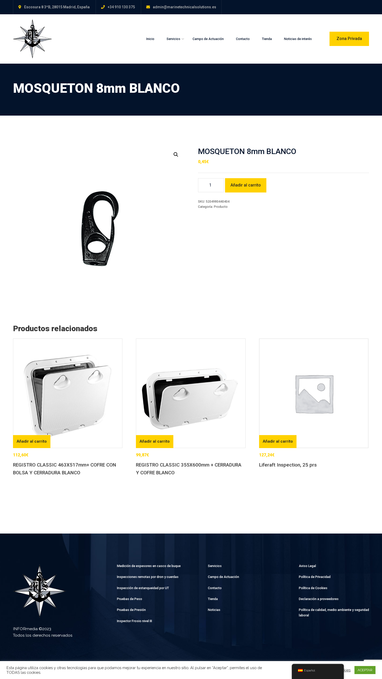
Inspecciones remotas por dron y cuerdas (148, 577)
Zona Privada (349, 38)
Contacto (243, 39)
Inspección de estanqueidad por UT (143, 588)
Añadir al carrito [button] (32, 441)
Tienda (267, 39)
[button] (176, 154)
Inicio (150, 39)
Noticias (214, 610)
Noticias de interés (298, 39)
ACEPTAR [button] (365, 670)
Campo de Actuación (208, 39)
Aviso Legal (307, 566)
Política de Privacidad (315, 577)
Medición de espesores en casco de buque (149, 566)
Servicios (173, 39)
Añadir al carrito (245, 185)
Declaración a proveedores (319, 599)
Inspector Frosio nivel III (134, 621)
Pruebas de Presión (131, 610)
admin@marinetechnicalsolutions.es (184, 7)
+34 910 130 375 (121, 7)
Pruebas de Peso (129, 599)
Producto (221, 207)
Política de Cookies (313, 588)
